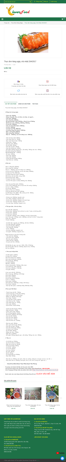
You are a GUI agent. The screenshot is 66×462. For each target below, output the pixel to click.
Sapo (38, 460)
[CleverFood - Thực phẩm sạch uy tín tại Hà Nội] (18, 10)
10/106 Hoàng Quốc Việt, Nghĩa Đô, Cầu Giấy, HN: (16, 441)
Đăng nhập (39, 1)
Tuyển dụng (54, 1)
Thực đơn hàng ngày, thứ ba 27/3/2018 (52, 405)
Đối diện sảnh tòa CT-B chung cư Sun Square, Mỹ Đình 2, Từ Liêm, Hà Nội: (17, 447)
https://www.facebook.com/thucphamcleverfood (45, 370)
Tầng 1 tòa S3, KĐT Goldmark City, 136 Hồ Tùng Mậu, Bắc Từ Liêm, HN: (47, 429)
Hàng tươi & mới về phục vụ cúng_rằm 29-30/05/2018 (13, 405)
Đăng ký (46, 1)
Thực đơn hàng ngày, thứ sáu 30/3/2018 (33, 405)
